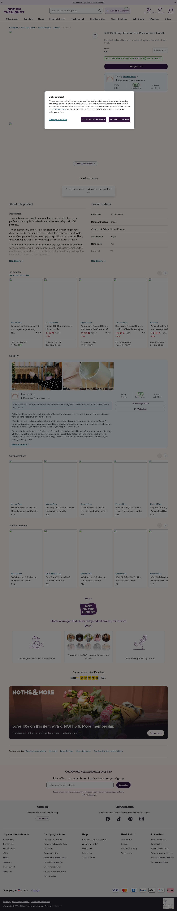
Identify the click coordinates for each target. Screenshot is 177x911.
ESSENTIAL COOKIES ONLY (94, 119)
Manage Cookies (58, 120)
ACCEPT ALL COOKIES (119, 119)
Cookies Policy (59, 109)
